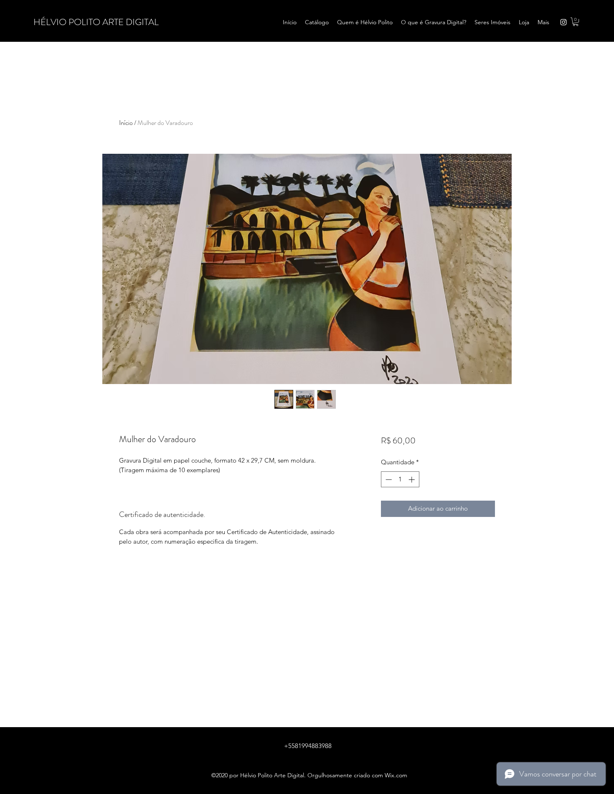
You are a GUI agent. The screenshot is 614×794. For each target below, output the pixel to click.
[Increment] (412, 479)
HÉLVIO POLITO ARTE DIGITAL (96, 21)
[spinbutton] (400, 479)
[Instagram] (563, 22)
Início (126, 122)
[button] (576, 22)
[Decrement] (387, 479)
